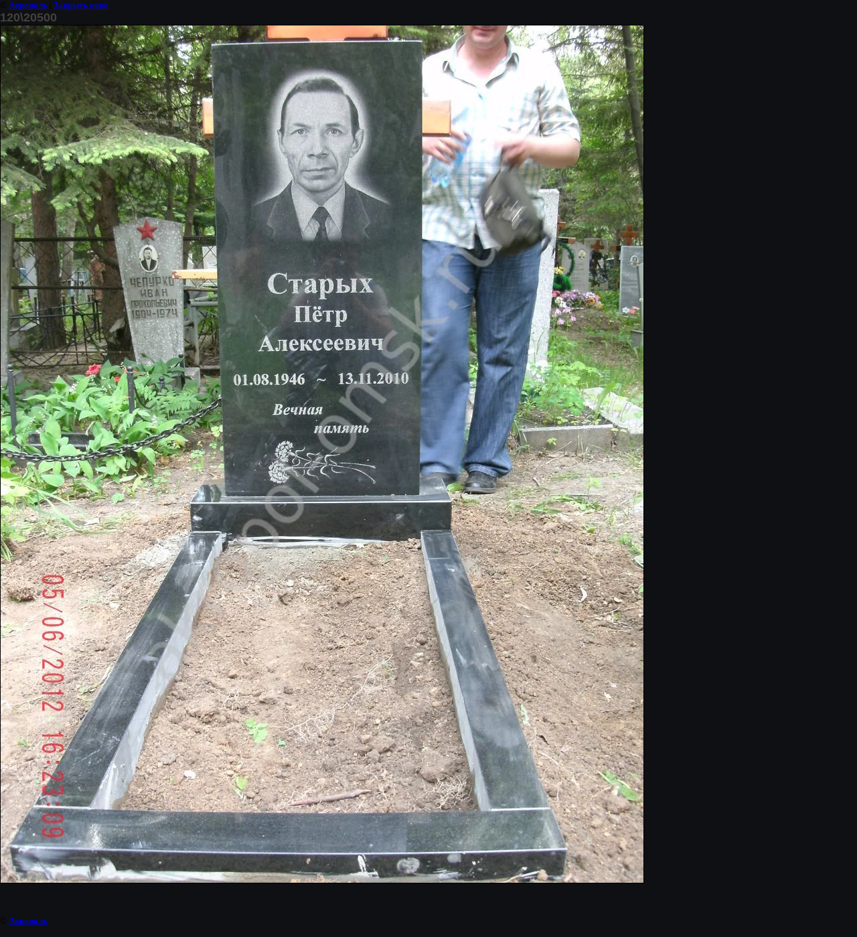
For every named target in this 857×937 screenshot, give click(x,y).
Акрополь (28, 5)
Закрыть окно (81, 5)
